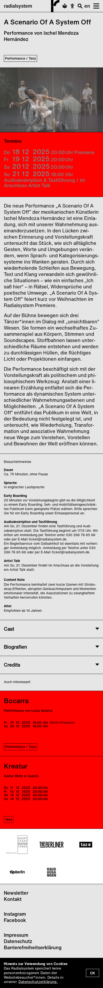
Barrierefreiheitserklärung (33, 947)
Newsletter (16, 892)
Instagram (15, 913)
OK (92, 973)
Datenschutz (18, 941)
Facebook (15, 920)
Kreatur (15, 766)
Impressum (16, 935)
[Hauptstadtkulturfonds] (17, 845)
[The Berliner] (51, 845)
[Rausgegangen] (51, 872)
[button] (94, 6)
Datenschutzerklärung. (38, 981)
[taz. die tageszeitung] (86, 845)
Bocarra (16, 701)
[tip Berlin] (17, 872)
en (87, 5)
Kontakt (13, 899)
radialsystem (18, 5)
